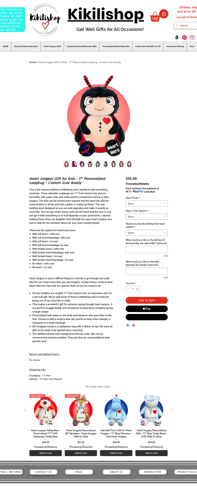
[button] (159, 15)
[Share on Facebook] (128, 325)
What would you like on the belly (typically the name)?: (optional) (142, 263)
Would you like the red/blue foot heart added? (145, 225)
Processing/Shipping (137, 183)
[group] (98, 425)
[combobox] (147, 204)
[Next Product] (172, 410)
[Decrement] (128, 289)
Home (32, 62)
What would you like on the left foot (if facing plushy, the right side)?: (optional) (146, 241)
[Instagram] (192, 38)
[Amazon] (177, 38)
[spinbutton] (132, 289)
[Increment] (137, 289)
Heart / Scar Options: (137, 210)
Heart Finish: (133, 197)
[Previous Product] (25, 410)
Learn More (149, 191)
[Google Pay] (147, 317)
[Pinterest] (184, 38)
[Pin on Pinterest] (133, 325)
